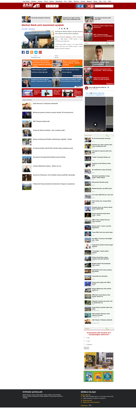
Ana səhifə (24, 29)
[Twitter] (85, 7)
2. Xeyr (88, 341)
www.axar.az (84, 405)
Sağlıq (70, 1)
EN (53, 6)
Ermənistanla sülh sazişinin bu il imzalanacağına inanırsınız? (99, 333)
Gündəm (33, 1)
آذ (55, 6)
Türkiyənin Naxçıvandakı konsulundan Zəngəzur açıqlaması (54, 184)
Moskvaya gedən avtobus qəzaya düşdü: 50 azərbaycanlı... (53, 112)
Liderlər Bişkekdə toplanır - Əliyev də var (47, 166)
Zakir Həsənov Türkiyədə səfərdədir (45, 103)
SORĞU (87, 328)
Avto (100, 1)
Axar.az (68, 37)
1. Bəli (87, 337)
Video (109, 1)
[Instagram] (92, 7)
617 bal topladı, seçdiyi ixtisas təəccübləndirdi (99, 63)
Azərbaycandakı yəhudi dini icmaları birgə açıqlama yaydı (53, 148)
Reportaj (76, 1)
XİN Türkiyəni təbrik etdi (41, 121)
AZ (47, 6)
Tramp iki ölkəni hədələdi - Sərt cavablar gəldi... (49, 130)
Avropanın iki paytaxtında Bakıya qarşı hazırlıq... (49, 157)
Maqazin (89, 1)
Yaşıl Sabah (26, 1)
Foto (105, 1)
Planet (46, 1)
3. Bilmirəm (89, 344)
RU (50, 6)
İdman (95, 1)
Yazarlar (82, 1)
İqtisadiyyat (59, 1)
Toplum (51, 1)
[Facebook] (82, 7)
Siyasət (40, 1)
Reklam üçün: (91, 402)
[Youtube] (89, 7)
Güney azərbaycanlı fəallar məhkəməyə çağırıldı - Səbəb (52, 139)
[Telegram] (78, 7)
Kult (65, 1)
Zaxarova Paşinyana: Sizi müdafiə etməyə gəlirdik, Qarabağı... (54, 175)
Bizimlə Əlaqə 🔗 (85, 394)
